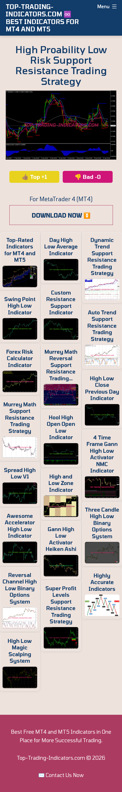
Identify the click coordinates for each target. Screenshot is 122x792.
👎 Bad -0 (88, 176)
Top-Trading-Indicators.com (51, 758)
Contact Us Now (65, 775)
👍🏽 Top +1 (34, 176)
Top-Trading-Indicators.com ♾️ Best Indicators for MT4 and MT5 (42, 18)
